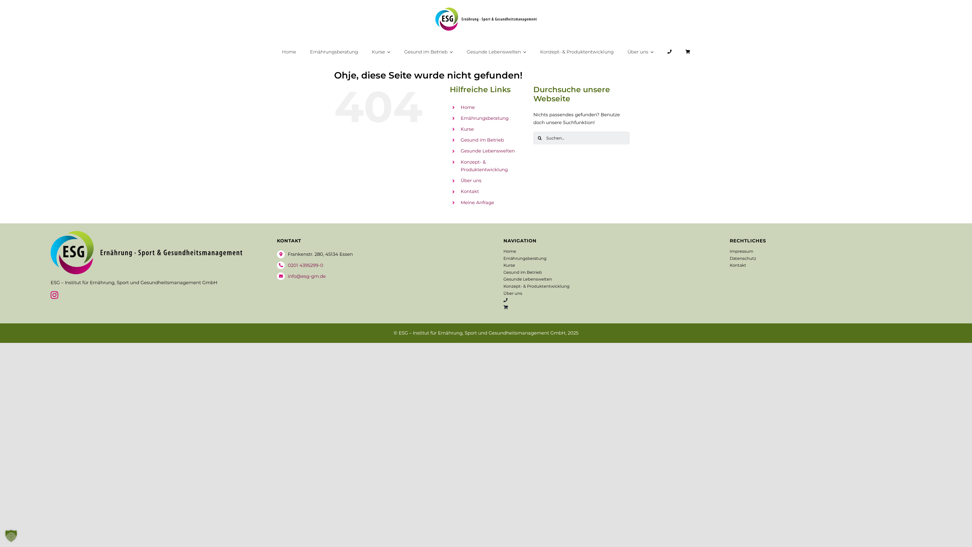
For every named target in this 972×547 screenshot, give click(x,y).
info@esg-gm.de (307, 276)
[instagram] (54, 295)
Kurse (467, 129)
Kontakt (470, 191)
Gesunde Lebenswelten (488, 151)
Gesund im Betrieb (482, 140)
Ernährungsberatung (485, 118)
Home (468, 107)
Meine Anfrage (477, 202)
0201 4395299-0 (305, 265)
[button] (11, 536)
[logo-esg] (486, 10)
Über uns (471, 180)
